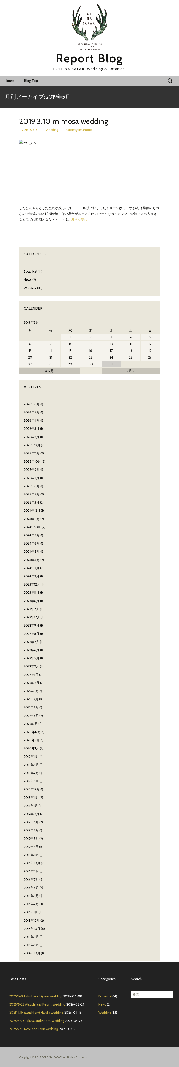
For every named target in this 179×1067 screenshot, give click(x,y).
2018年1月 (31, 806)
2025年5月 (32, 494)
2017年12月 (31, 814)
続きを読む (81, 219)
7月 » (130, 371)
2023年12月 (32, 584)
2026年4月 (32, 420)
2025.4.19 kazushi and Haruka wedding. (36, 1012)
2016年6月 (31, 888)
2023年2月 (31, 609)
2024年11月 (32, 519)
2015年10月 (32, 929)
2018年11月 (31, 798)
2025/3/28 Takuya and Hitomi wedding (36, 1021)
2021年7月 (31, 699)
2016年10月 (32, 863)
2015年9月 (31, 937)
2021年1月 (31, 724)
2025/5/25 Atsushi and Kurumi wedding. (37, 1004)
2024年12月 (32, 510)
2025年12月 (32, 445)
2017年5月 (31, 839)
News (28, 280)
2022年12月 (32, 617)
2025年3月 (31, 502)
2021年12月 (31, 683)
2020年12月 (32, 732)
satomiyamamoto (79, 130)
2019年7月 (31, 773)
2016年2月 (31, 904)
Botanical (30, 271)
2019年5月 (31, 781)
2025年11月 (32, 453)
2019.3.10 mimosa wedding (63, 121)
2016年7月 (31, 879)
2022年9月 (31, 625)
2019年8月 (31, 765)
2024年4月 (32, 560)
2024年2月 (31, 576)
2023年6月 (31, 601)
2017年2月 (31, 847)
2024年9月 (32, 535)
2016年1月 (31, 912)
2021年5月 (31, 716)
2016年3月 (31, 896)
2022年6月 (31, 650)
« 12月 (49, 371)
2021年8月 (31, 691)
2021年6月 (31, 707)
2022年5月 (31, 658)
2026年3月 (31, 429)
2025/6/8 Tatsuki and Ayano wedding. (36, 996)
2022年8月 (31, 634)
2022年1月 (31, 675)
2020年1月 (31, 748)
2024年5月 (32, 551)
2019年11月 (31, 757)
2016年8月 (31, 871)
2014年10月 (32, 953)
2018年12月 (32, 789)
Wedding (52, 130)
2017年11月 (31, 822)
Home (9, 81)
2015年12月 (32, 920)
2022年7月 (31, 642)
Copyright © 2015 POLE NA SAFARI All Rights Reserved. (53, 1057)
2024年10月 (32, 527)
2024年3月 (31, 568)
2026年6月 (32, 404)
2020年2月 (32, 740)
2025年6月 (32, 486)
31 (111, 364)
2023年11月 (31, 592)
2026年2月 (31, 437)
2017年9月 (31, 830)
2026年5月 (32, 412)
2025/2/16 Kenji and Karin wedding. (34, 1029)
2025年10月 (32, 461)
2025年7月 (31, 478)
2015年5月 (31, 945)
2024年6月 (32, 543)
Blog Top (31, 81)
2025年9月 (32, 469)
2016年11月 (31, 855)
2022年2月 (31, 666)
